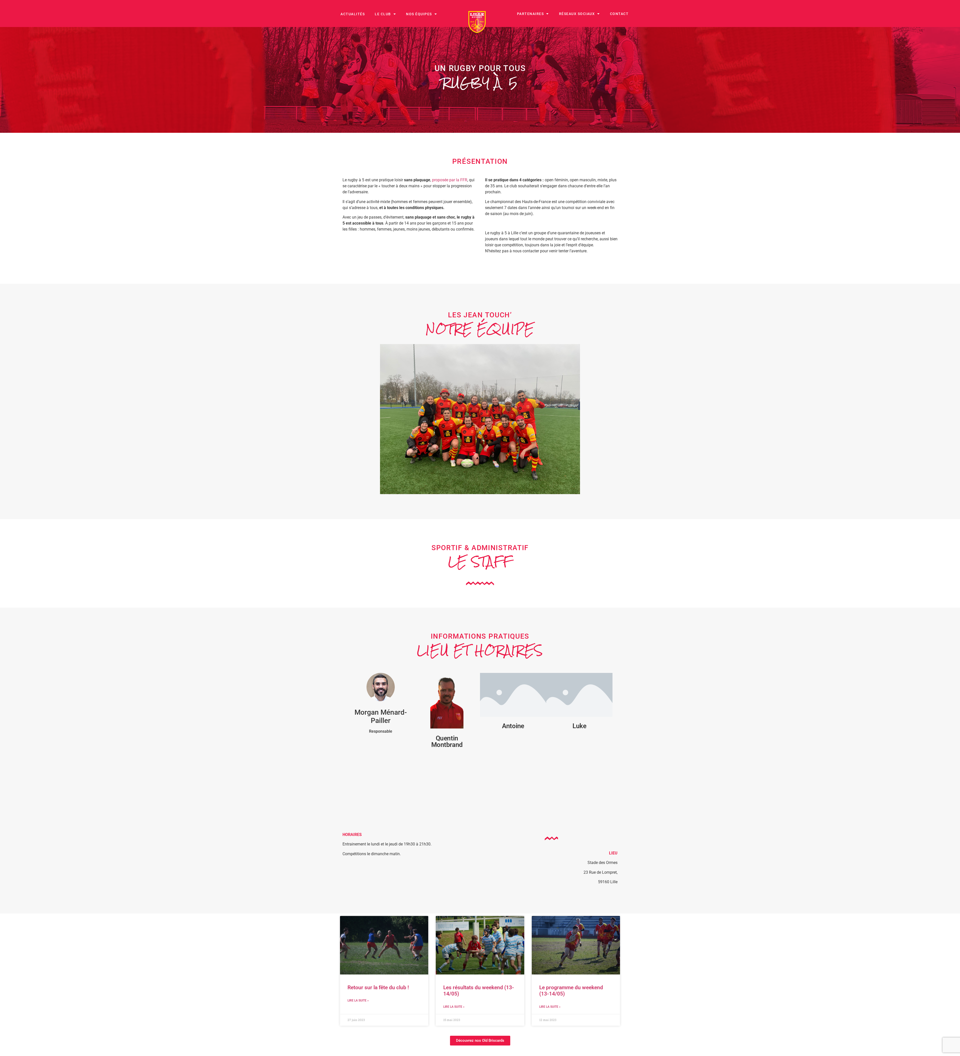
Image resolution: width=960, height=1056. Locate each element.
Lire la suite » (358, 1000)
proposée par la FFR (449, 180)
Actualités (352, 14)
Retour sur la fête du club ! (378, 987)
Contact (619, 14)
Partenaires (530, 14)
